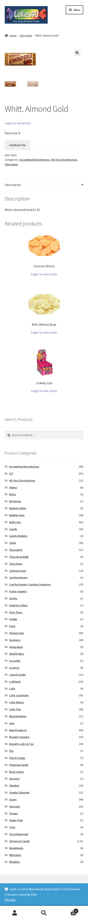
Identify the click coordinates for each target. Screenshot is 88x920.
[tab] (44, 185)
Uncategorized (18, 834)
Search (44, 913)
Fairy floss (16, 612)
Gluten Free (16, 633)
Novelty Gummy (19, 737)
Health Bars (16, 654)
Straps (13, 813)
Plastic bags (17, 758)
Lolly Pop (15, 709)
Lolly (12, 688)
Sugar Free (16, 820)
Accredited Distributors (35, 160)
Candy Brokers (18, 536)
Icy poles (14, 661)
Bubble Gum (17, 515)
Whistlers (15, 855)
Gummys (14, 640)
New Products (18, 730)
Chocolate (26, 35)
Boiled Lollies (17, 508)
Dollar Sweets (18, 591)
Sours (13, 799)
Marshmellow (17, 716)
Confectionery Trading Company (30, 584)
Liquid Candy (17, 674)
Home (13, 35)
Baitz (12, 494)
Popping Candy (18, 765)
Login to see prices (18, 123)
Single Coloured (19, 792)
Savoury (14, 778)
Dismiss (10, 900)
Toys (12, 827)
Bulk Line (15, 522)
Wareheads (16, 848)
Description (13, 185)
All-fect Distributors (64, 160)
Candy (13, 529)
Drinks (13, 598)
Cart (68, 909)
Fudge (13, 619)
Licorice (14, 668)
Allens (13, 487)
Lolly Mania (16, 702)
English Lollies (18, 605)
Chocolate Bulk (18, 557)
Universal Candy (19, 841)
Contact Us (17, 145)
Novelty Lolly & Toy (21, 744)
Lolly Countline (18, 695)
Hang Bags (16, 647)
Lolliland (14, 681)
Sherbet (14, 785)
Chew (12, 543)
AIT (11, 473)
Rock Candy (16, 772)
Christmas (16, 564)
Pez (11, 751)
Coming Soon (17, 571)
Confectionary (18, 577)
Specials (14, 806)
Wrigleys (14, 862)
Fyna (12, 626)
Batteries (15, 501)
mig (11, 723)
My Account (14, 913)
